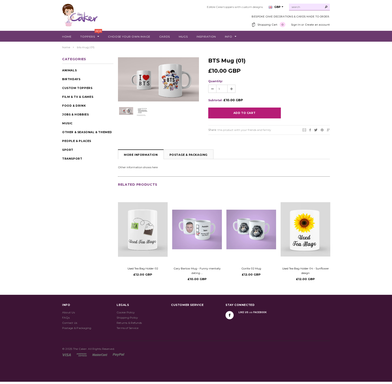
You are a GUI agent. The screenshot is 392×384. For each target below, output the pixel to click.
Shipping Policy (127, 317)
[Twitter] (315, 129)
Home (66, 47)
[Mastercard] (99, 354)
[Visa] (66, 354)
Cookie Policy (126, 312)
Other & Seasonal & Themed (87, 132)
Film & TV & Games (77, 96)
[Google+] (328, 129)
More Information (141, 154)
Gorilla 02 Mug (251, 268)
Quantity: (215, 81)
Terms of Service (127, 328)
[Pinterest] (322, 129)
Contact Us (69, 322)
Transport (72, 158)
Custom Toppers (77, 88)
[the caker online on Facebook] (229, 315)
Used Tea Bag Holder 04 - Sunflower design (305, 271)
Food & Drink (74, 105)
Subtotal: (215, 100)
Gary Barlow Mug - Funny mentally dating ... (197, 271)
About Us (68, 312)
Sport (67, 149)
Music (67, 123)
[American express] (81, 354)
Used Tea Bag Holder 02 (142, 268)
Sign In (296, 24)
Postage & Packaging (188, 154)
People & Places (76, 141)
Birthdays (71, 79)
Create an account (317, 24)
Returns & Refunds (129, 322)
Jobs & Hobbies (75, 114)
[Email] (304, 129)
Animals (69, 70)
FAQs (66, 317)
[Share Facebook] (310, 129)
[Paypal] (119, 354)
